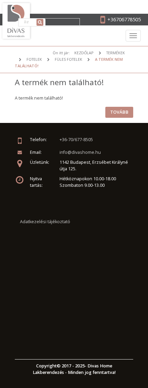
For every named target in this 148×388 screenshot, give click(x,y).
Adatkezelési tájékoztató (45, 222)
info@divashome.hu (80, 152)
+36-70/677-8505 (76, 139)
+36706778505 (124, 19)
